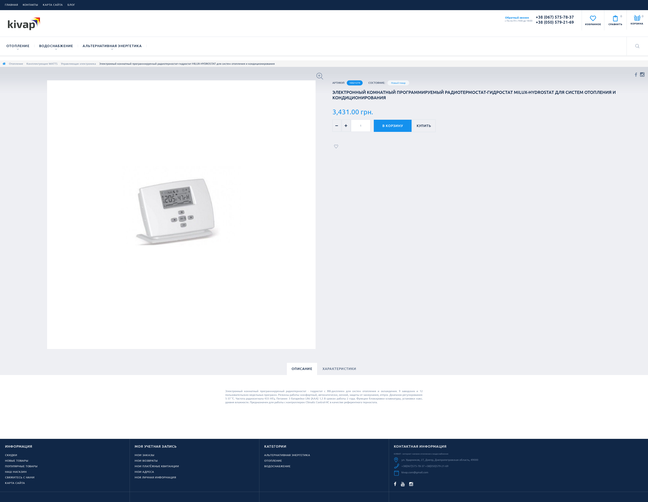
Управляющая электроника (78, 63)
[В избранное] (336, 146)
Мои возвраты (146, 460)
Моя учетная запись (156, 446)
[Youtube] (403, 484)
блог (71, 4)
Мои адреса (144, 471)
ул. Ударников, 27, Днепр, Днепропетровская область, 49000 (439, 459)
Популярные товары (21, 466)
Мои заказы (144, 455)
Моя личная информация (155, 477)
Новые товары (16, 460)
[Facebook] (395, 484)
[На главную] (4, 63)
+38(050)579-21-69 (436, 466)
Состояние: (376, 82)
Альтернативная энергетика (112, 46)
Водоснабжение (56, 46)
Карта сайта (15, 482)
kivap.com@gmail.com (414, 472)
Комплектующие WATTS (42, 63)
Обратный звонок (517, 17)
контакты (30, 4)
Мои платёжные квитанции (157, 466)
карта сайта (53, 4)
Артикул (338, 82)
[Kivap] (24, 23)
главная (11, 4)
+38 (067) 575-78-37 (555, 17)
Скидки (11, 455)
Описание (302, 369)
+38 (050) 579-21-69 (555, 22)
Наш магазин (16, 471)
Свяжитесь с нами (20, 477)
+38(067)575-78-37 (413, 466)
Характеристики (339, 369)
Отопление (18, 46)
